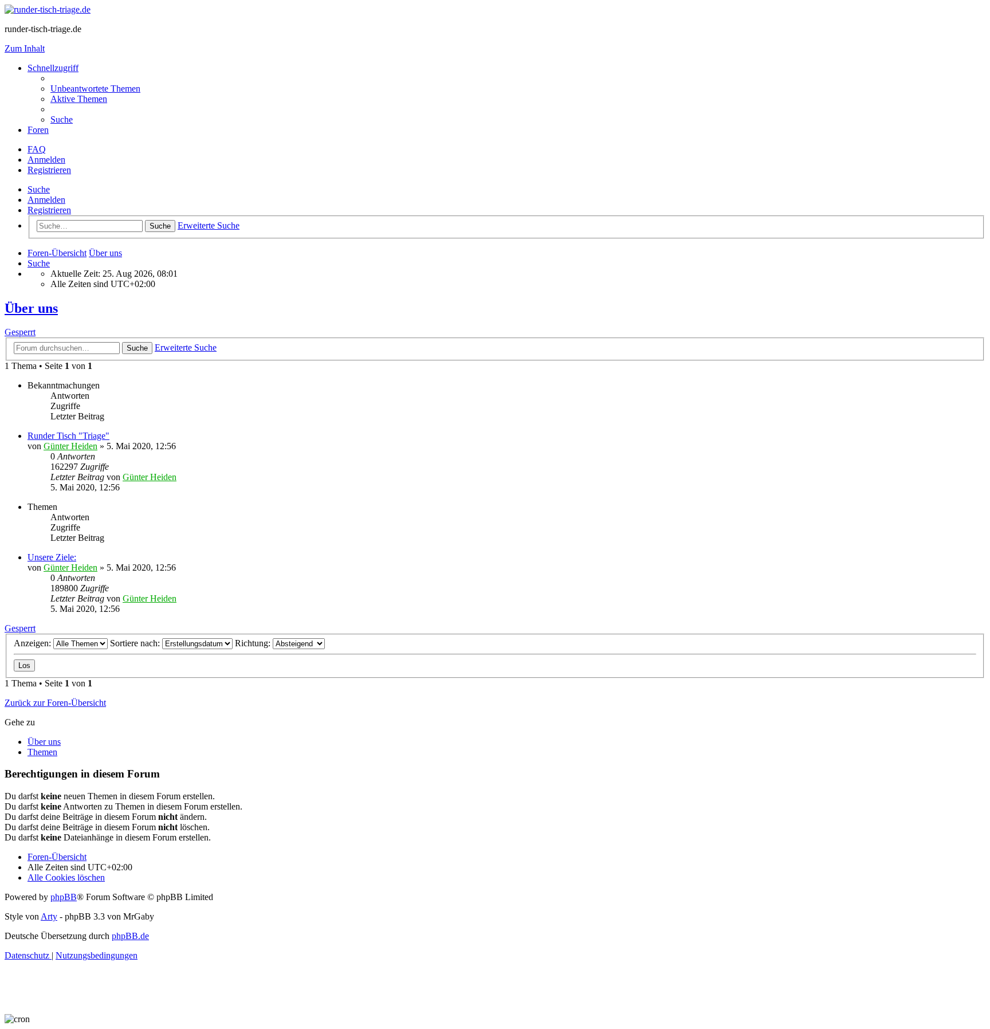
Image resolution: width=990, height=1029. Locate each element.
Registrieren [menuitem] (49, 170)
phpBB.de (130, 936)
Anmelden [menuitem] (46, 159)
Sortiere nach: (136, 643)
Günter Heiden (70, 446)
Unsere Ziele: (52, 557)
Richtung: (254, 643)
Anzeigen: (33, 643)
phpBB (63, 897)
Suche (39, 189)
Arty (49, 916)
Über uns (31, 308)
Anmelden (46, 200)
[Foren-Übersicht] (48, 9)
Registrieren (49, 210)
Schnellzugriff (53, 68)
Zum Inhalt (25, 48)
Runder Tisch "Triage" (68, 436)
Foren (38, 130)
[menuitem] (95, 88)
